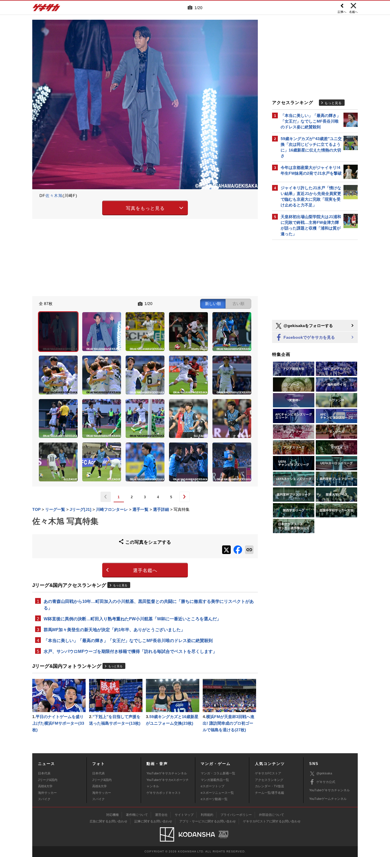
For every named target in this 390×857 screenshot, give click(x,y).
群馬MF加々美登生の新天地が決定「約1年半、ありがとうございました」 (114, 629)
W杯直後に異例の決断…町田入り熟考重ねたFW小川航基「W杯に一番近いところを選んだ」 (132, 618)
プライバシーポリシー (236, 814)
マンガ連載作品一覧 (215, 780)
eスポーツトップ (212, 786)
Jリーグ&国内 (47, 780)
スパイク (44, 799)
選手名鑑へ (145, 570)
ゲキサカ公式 (325, 782)
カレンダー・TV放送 (269, 786)
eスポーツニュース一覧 (217, 792)
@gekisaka (324, 773)
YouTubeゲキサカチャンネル (166, 773)
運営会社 (161, 814)
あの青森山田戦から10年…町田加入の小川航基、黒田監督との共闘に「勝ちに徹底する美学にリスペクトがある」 (149, 604)
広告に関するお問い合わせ (108, 821)
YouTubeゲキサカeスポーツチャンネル (167, 783)
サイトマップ (184, 814)
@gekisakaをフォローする (307, 325)
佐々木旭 (54, 195)
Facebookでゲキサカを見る (308, 337)
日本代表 (44, 773)
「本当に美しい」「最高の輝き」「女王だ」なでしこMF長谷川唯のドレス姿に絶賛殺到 (128, 640)
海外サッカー (47, 792)
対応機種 (112, 814)
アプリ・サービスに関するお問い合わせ (207, 821)
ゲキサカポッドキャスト (163, 792)
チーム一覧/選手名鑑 (269, 792)
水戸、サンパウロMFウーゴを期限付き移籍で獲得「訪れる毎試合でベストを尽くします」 (130, 651)
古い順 (238, 303)
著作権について (137, 814)
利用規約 (207, 814)
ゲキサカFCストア (268, 773)
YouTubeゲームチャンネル (328, 798)
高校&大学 (45, 786)
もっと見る (120, 585)
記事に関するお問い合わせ (153, 821)
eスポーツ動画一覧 (214, 799)
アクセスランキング (269, 780)
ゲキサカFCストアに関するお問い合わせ (272, 821)
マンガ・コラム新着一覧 (218, 773)
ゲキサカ (46, 9)
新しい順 (213, 303)
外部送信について (271, 814)
